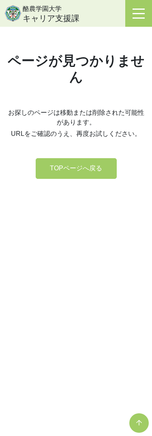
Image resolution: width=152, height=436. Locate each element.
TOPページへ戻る (76, 168)
